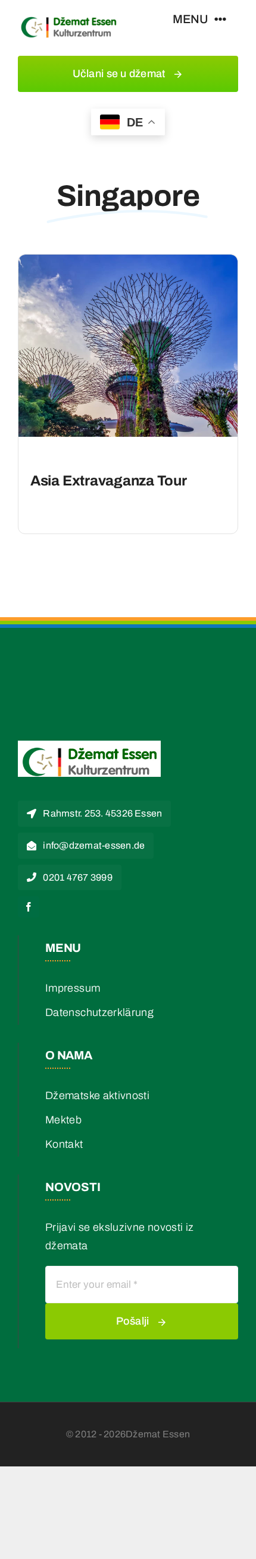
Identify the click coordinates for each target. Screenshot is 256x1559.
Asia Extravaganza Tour (108, 480)
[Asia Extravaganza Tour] (128, 263)
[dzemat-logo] (68, 17)
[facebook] (28, 906)
